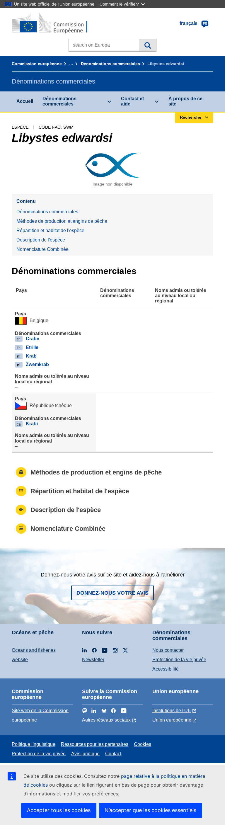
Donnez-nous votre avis (112, 593)
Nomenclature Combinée (42, 249)
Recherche (147, 45)
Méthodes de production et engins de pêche (61, 221)
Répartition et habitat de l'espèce (50, 230)
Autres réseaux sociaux (106, 719)
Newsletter (93, 659)
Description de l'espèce (40, 239)
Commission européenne (37, 63)
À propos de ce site (185, 101)
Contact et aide (132, 101)
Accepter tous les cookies (59, 810)
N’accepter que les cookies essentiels (150, 810)
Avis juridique (85, 753)
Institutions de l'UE (171, 710)
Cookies (142, 744)
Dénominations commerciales (110, 63)
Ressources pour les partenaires (94, 744)
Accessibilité (165, 668)
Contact (113, 753)
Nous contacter (168, 650)
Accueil (24, 101)
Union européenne (171, 719)
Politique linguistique (33, 744)
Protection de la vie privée (179, 659)
